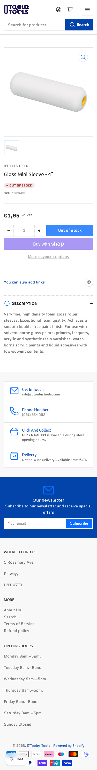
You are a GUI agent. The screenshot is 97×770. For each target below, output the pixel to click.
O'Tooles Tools (16, 166)
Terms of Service (19, 624)
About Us (12, 610)
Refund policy (16, 631)
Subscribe (79, 523)
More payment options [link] (48, 257)
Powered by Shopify (69, 745)
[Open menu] (87, 9)
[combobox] (48, 24)
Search (83, 25)
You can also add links (24, 282)
